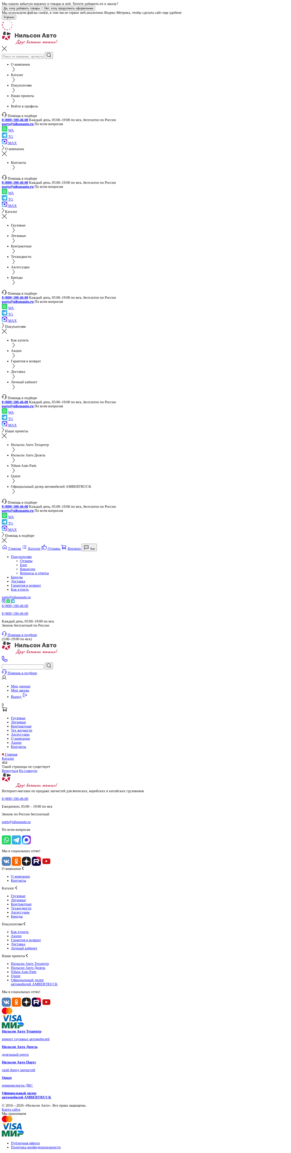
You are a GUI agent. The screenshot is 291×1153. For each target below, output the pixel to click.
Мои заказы (20, 690)
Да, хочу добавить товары (22, 8)
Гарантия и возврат (26, 585)
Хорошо (9, 17)
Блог (23, 565)
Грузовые (18, 718)
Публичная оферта (25, 1143)
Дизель (28, 968)
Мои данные (20, 686)
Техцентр (30, 964)
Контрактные (21, 726)
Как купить (20, 589)
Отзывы (26, 561)
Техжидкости (21, 908)
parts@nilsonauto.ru (18, 124)
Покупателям (21, 557)
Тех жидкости (21, 730)
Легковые (18, 722)
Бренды (17, 577)
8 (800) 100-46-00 (15, 120)
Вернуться (10, 771)
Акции (16, 743)
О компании (20, 738)
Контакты (18, 747)
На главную (28, 771)
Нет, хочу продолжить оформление (68, 8)
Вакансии (27, 569)
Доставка (18, 581)
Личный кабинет (24, 948)
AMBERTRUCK (34, 982)
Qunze (15, 976)
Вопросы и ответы (34, 573)
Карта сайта (11, 1109)
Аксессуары (20, 734)
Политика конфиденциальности (36, 1147)
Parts (23, 972)
